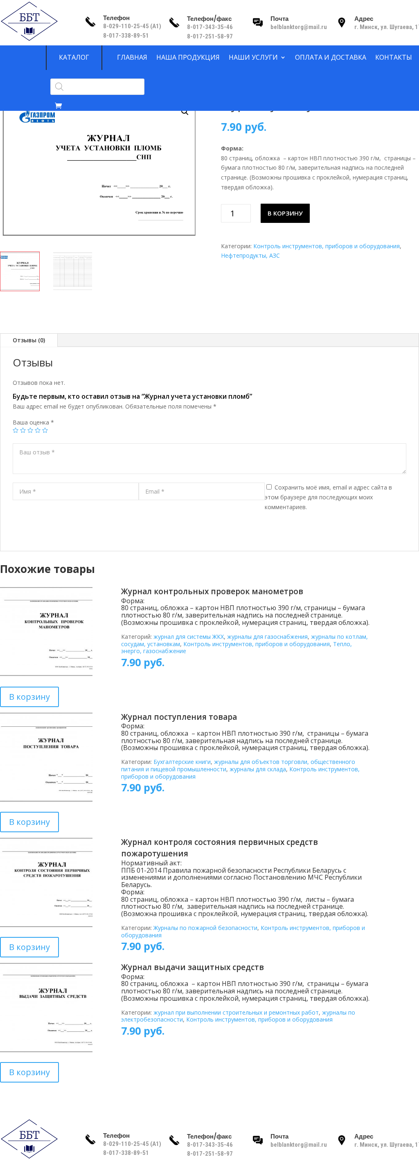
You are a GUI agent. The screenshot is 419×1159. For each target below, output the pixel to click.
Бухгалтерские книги (182, 762)
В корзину (285, 213)
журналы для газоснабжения (267, 636)
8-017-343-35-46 (210, 27)
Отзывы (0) (29, 340)
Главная (132, 58)
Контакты (393, 58)
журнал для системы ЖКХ (188, 636)
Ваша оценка (33, 422)
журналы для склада (258, 769)
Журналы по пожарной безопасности (205, 928)
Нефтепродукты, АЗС (250, 255)
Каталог (74, 58)
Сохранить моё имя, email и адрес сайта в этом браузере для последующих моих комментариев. (328, 497)
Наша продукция (188, 58)
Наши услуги (253, 58)
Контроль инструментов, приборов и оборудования (326, 246)
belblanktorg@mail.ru (298, 27)
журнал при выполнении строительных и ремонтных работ (236, 1012)
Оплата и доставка (330, 58)
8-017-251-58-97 (210, 36)
